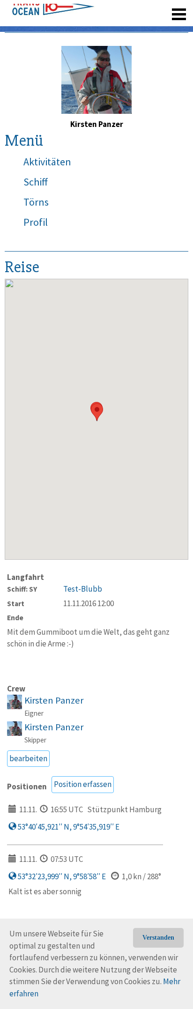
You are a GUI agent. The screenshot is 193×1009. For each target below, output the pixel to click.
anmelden (165, 9)
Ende (15, 617)
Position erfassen (82, 784)
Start (15, 603)
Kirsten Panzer (53, 700)
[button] (97, 412)
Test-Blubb (82, 589)
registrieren (121, 9)
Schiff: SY (22, 589)
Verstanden (158, 937)
